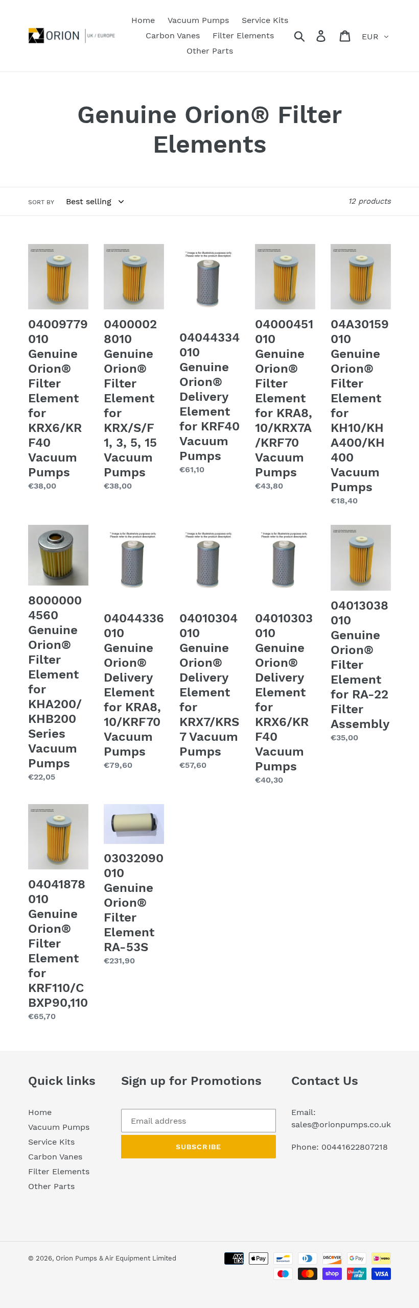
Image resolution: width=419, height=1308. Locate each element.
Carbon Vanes (55, 1156)
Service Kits (51, 1142)
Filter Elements (58, 1171)
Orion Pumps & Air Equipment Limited (116, 1258)
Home (40, 1112)
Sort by (41, 202)
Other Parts (51, 1186)
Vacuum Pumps (58, 1127)
